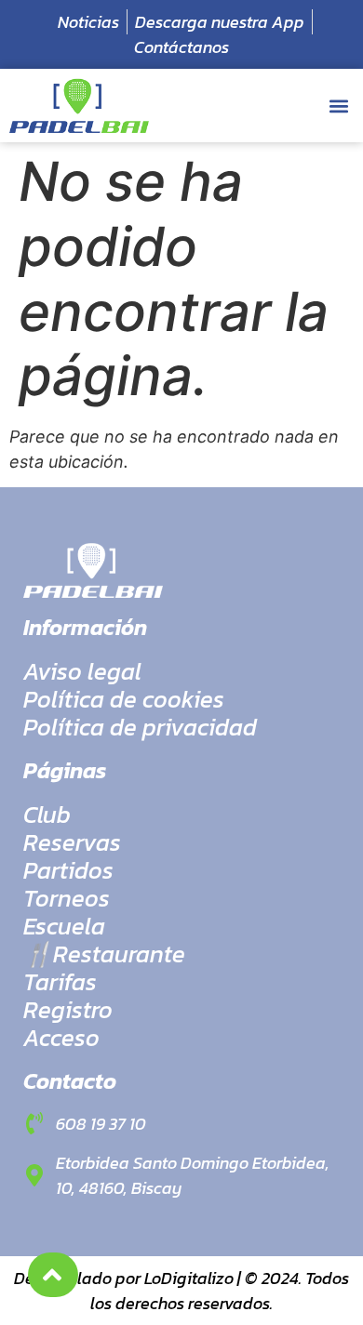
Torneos (66, 898)
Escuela (64, 926)
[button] (338, 105)
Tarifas (60, 982)
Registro (68, 1010)
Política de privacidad (140, 727)
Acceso (61, 1038)
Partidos (68, 870)
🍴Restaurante (104, 954)
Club (47, 814)
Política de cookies (123, 699)
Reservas (72, 842)
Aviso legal (82, 671)
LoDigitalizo (189, 1278)
